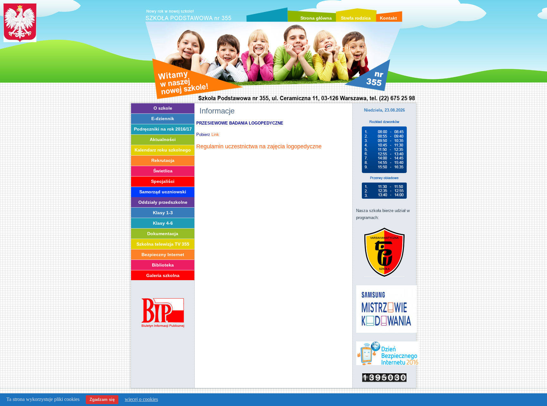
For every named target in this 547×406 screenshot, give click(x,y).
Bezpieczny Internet (162, 254)
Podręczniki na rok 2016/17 (163, 129)
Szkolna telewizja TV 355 (162, 244)
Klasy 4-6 (163, 223)
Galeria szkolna (162, 275)
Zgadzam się (102, 399)
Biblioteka (163, 264)
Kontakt (388, 18)
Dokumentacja (162, 233)
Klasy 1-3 (163, 212)
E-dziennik (162, 118)
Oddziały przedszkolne (162, 202)
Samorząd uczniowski (162, 191)
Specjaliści (162, 181)
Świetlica (163, 170)
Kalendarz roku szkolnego (163, 149)
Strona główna (316, 18)
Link (215, 134)
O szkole (163, 108)
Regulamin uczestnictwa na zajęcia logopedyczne (259, 146)
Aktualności (163, 139)
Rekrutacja (162, 160)
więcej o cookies (141, 399)
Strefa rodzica (356, 18)
